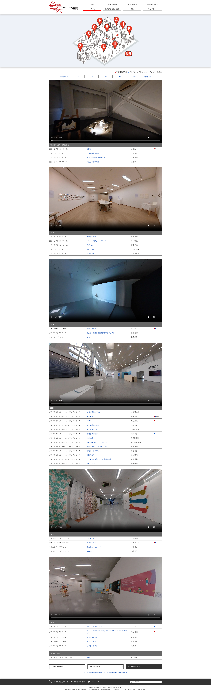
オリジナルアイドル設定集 (96, 157)
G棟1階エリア (63, 77)
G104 (91, 77)
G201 (105, 77)
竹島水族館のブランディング (97, 446)
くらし (89, 337)
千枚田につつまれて (94, 547)
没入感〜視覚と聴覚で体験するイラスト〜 (101, 333)
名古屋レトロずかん (94, 451)
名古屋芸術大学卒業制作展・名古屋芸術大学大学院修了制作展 (105, 672)
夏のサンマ (91, 249)
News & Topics (92, 9)
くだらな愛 (91, 253)
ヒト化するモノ (92, 641)
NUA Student (132, 4)
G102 (77, 77)
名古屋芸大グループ (61, 682)
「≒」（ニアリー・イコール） (97, 241)
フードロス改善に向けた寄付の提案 (99, 459)
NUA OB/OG (112, 4)
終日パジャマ (91, 543)
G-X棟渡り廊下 (148, 77)
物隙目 (89, 149)
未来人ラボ (91, 416)
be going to (91, 463)
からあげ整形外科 (93, 153)
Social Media (98, 682)
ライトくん (91, 538)
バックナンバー (152, 9)
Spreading (91, 551)
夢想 (88, 657)
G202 (119, 77)
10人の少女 (91, 438)
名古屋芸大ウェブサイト (80, 682)
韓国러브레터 (91, 455)
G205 (134, 77)
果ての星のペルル (93, 425)
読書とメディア (92, 434)
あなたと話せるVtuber (95, 626)
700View (90, 245)
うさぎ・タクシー (93, 646)
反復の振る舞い (92, 328)
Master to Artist (152, 4)
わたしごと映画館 (93, 162)
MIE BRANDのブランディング (97, 442)
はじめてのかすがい (94, 412)
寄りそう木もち (92, 637)
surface (89, 421)
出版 (132, 9)
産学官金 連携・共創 (112, 9)
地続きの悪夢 (91, 236)
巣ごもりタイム (92, 429)
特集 (92, 4)
